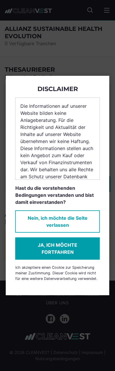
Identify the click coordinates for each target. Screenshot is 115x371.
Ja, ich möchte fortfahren (57, 248)
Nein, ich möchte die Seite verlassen (58, 221)
